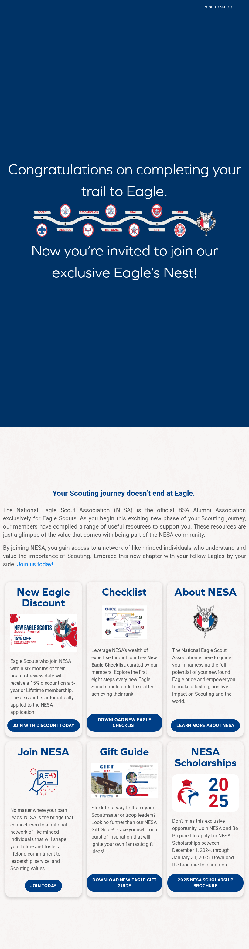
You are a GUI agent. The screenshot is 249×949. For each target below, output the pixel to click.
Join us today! (35, 564)
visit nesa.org (219, 7)
